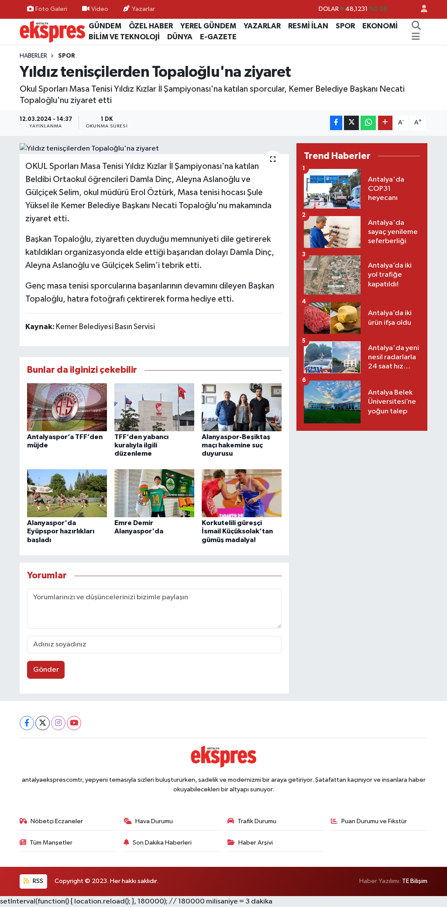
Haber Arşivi (255, 842)
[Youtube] (74, 723)
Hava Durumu (154, 821)
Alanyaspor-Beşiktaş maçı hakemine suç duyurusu (236, 445)
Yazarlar (143, 9)
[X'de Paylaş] (351, 123)
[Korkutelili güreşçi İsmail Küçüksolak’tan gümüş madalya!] (242, 493)
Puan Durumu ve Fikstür (374, 821)
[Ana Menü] (416, 37)
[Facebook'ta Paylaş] (336, 123)
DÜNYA (180, 37)
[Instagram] (58, 723)
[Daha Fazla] (385, 123)
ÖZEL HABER (151, 26)
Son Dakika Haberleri (162, 842)
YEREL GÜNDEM (208, 26)
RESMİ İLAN (308, 26)
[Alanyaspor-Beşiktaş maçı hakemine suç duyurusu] (242, 407)
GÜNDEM (105, 26)
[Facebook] (27, 723)
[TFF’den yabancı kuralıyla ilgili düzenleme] (154, 407)
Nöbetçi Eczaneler (57, 821)
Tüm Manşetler (51, 842)
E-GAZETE (218, 37)
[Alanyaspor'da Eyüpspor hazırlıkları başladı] (67, 493)
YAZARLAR (262, 26)
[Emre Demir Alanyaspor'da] (154, 493)
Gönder (46, 669)
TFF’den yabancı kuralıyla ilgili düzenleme (141, 445)
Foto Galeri (51, 9)
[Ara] (416, 26)
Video (99, 9)
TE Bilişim (414, 881)
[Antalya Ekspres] (52, 31)
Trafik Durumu (256, 821)
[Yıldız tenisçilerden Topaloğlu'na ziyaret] (154, 149)
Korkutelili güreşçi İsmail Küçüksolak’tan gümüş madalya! (237, 531)
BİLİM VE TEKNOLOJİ (124, 37)
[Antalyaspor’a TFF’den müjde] (67, 407)
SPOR (345, 26)
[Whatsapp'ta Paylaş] (368, 123)
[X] (42, 723)
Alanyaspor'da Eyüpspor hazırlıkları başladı (60, 531)
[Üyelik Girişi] (420, 9)
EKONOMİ (380, 26)
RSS (37, 881)
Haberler (33, 56)
